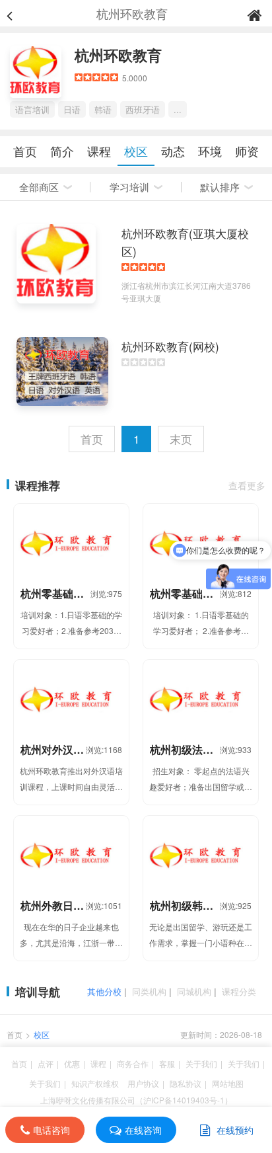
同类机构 (149, 991)
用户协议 (143, 1083)
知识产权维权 (95, 1083)
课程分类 (239, 991)
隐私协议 (185, 1083)
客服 (167, 1063)
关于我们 (201, 1063)
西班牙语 (142, 109)
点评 (45, 1063)
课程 (99, 150)
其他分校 (104, 991)
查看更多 (246, 485)
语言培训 (32, 109)
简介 (62, 150)
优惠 (72, 1063)
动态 (173, 150)
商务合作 (133, 1063)
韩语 (103, 109)
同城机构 (194, 991)
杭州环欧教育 (118, 54)
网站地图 (228, 1083)
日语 (72, 109)
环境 (210, 150)
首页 (25, 150)
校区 (136, 150)
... (178, 109)
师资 (247, 150)
